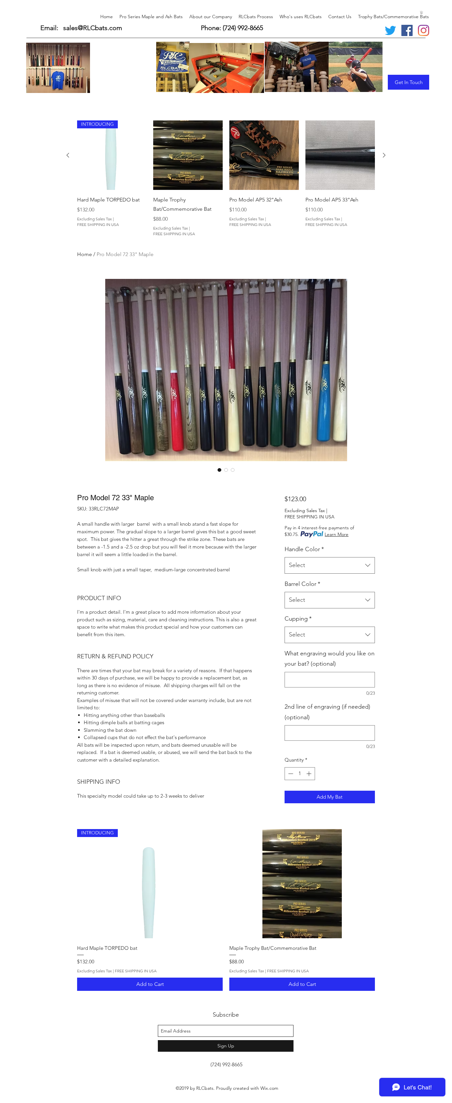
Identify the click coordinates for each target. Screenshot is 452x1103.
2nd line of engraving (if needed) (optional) (327, 712)
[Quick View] (188, 155)
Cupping (298, 618)
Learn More (336, 534)
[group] (226, 178)
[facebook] (407, 30)
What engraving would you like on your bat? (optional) (330, 659)
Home (84, 254)
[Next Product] (384, 155)
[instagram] (423, 30)
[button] (421, 12)
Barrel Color (302, 584)
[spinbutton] (299, 774)
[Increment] (309, 774)
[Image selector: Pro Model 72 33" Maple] (219, 469)
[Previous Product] (68, 155)
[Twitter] (390, 30)
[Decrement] (290, 774)
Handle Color (304, 549)
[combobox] (330, 565)
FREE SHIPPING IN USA (98, 224)
